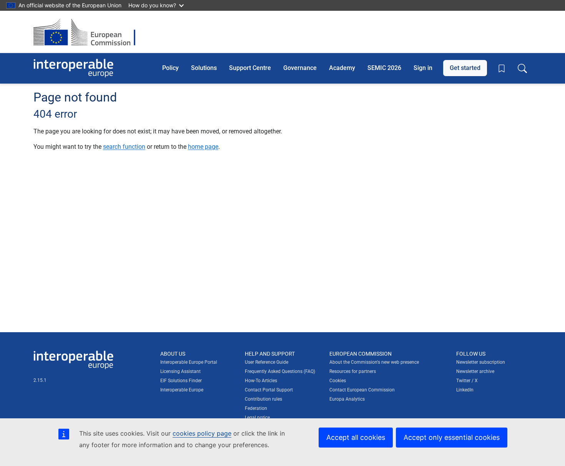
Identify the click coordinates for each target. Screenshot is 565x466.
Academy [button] (342, 68)
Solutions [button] (204, 68)
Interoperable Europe (181, 390)
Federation (256, 408)
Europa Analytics (347, 399)
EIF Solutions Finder (181, 380)
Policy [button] (170, 68)
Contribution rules (263, 399)
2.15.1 (40, 380)
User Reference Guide (266, 362)
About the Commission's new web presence (374, 362)
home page (203, 146)
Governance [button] (300, 68)
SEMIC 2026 (384, 68)
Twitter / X (467, 380)
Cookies (337, 380)
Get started (465, 68)
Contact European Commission (362, 390)
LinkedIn (465, 390)
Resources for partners (352, 371)
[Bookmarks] (501, 68)
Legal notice (257, 417)
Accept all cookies (355, 437)
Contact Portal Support (269, 390)
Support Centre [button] (250, 68)
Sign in (423, 68)
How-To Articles (261, 380)
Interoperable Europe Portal (188, 362)
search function (124, 146)
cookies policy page (202, 433)
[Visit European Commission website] (88, 32)
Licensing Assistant (180, 371)
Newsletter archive (475, 371)
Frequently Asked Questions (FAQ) (280, 371)
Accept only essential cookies (452, 437)
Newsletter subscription (480, 362)
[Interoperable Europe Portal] (73, 68)
